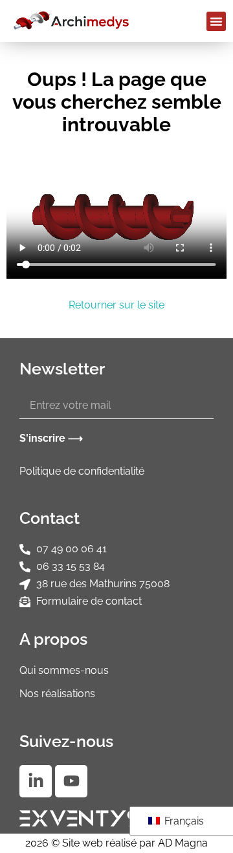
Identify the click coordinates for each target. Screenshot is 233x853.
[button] (216, 21)
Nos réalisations (57, 693)
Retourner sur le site (116, 305)
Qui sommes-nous (64, 670)
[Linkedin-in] (35, 781)
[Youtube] (71, 781)
